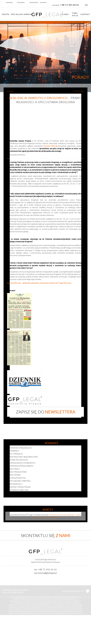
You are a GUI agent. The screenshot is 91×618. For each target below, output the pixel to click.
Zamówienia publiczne (17, 490)
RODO (45, 609)
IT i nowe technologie (17, 460)
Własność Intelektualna (37, 611)
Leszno (23, 615)
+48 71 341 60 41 (70, 5)
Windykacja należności (18, 611)
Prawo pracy (13, 469)
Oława (42, 615)
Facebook (21, 2)
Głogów (17, 613)
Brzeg (11, 613)
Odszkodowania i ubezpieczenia (24, 603)
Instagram (33, 2)
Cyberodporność (72, 597)
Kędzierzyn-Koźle (62, 613)
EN (86, 5)
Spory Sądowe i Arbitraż (73, 609)
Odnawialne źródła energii (20, 466)
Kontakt (85, 14)
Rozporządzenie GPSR (34, 609)
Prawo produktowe (17, 472)
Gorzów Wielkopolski (30, 613)
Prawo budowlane (66, 603)
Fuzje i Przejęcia (59, 599)
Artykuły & (67, 77)
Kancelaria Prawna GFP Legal (21, 515)
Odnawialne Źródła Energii (47, 603)
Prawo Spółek (41, 607)
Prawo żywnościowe (73, 607)
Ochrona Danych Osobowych (68, 601)
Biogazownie (59, 597)
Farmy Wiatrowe (46, 599)
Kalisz (52, 613)
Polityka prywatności (13, 592)
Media (29, 14)
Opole (48, 615)
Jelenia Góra (44, 613)
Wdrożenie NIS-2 (14, 484)
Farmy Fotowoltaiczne (30, 599)
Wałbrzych (55, 615)
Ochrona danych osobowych (21, 463)
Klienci (65, 14)
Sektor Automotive (55, 609)
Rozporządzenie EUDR (17, 609)
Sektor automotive (16, 478)
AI (10, 597)
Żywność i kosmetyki (17, 493)
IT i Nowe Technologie (30, 601)
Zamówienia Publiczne (56, 611)
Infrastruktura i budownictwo (22, 457)
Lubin (29, 615)
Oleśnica (35, 615)
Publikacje (75, 14)
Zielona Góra (66, 615)
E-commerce (13, 451)
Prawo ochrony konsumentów (69, 605)
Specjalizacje (18, 14)
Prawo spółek (14, 475)
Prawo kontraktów (30, 605)
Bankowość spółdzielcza (19, 448)
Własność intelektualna (19, 487)
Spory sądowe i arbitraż (19, 481)
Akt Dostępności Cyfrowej (22, 597)
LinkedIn (9, 2)
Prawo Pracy (14, 607)
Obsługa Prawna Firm (48, 601)
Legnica (79, 613)
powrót (10, 91)
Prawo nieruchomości (47, 605)
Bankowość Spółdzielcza (43, 597)
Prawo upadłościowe (56, 607)
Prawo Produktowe (27, 607)
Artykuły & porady (41, 515)
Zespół (5, 14)
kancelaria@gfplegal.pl (45, 572)
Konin (72, 613)
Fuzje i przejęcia (15, 454)
